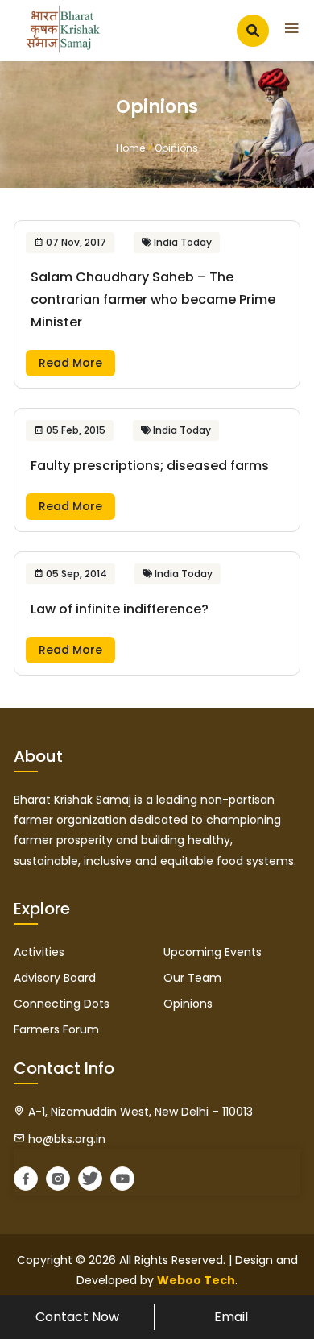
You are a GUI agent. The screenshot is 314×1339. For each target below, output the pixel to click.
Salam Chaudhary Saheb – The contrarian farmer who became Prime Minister (153, 299)
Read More (70, 363)
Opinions (188, 1004)
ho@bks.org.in (65, 1139)
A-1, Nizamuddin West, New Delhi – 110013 (139, 1112)
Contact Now (77, 1317)
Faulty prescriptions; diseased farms (150, 465)
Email (231, 1317)
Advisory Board (55, 978)
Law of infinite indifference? (120, 609)
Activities (39, 952)
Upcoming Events (212, 952)
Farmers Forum (56, 1029)
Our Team (192, 978)
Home (130, 148)
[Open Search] (253, 31)
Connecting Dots (61, 1004)
